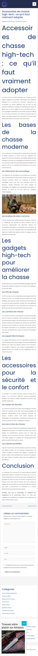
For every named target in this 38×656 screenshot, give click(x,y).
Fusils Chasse (5, 602)
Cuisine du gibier (6, 596)
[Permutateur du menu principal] (34, 4)
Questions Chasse (7, 607)
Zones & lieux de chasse (8, 613)
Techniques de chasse (8, 610)
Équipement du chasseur (8, 21)
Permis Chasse (6, 604)
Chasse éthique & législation (9, 593)
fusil (10, 158)
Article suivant (32, 506)
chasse (6, 97)
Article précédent (6, 506)
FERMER (24, 623)
